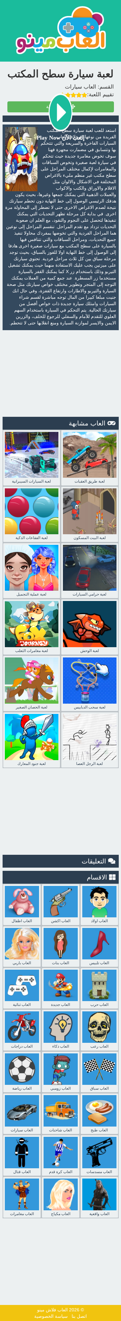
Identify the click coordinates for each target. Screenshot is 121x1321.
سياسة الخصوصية (51, 1316)
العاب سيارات (80, 87)
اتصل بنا (79, 1316)
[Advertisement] (61, 373)
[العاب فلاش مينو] (60, 30)
